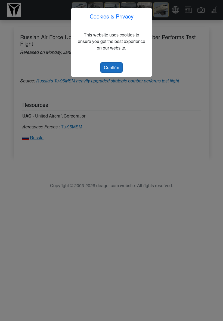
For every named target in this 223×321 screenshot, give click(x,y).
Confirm (111, 67)
